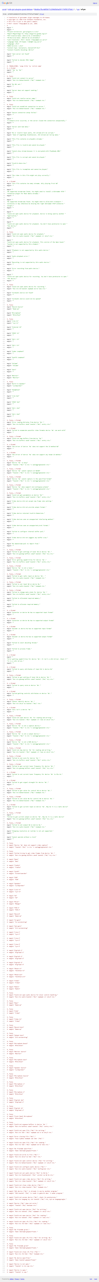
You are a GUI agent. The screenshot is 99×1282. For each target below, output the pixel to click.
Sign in (95, 3)
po (78, 9)
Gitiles (12, 1279)
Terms (22, 1279)
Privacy (17, 1279)
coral (4, 9)
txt (91, 1279)
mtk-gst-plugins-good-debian (20, 9)
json (95, 1279)
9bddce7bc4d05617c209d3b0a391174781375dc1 (53, 9)
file (41, 14)
